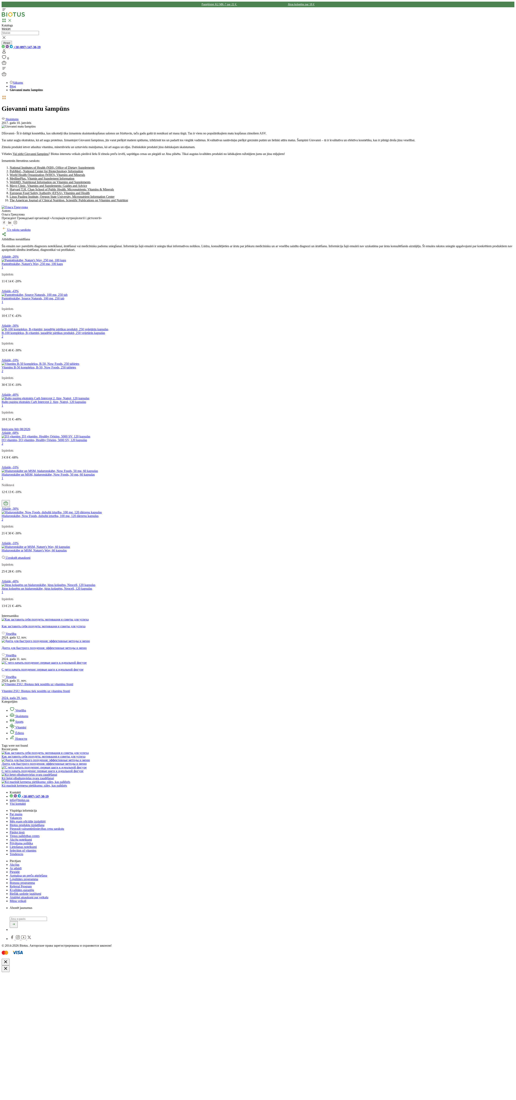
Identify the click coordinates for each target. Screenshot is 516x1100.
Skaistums (21, 716)
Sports (19, 721)
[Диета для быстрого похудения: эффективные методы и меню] (258, 641)
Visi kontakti (18, 803)
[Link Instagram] (18, 938)
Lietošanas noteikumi (23, 847)
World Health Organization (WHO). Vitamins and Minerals (47, 175)
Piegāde (15, 872)
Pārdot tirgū (17, 832)
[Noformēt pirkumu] (4, 64)
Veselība (20, 710)
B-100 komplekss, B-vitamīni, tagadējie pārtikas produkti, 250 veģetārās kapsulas (53, 333)
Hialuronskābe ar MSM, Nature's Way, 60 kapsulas (34, 550)
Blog (13, 86)
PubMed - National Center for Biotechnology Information (46, 171)
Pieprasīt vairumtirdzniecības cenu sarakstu (37, 828)
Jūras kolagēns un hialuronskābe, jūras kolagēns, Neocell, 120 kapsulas (47, 588)
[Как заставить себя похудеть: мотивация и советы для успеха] (258, 619)
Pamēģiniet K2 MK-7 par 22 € (219, 4)
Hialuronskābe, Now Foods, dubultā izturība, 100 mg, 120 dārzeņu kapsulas (50, 516)
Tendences (16, 854)
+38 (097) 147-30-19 (27, 47)
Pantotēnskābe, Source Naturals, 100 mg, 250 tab (33, 298)
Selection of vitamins (23, 850)
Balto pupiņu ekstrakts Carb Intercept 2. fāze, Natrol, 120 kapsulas (44, 402)
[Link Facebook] (12, 938)
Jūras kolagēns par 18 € (301, 4)
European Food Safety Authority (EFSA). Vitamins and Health (50, 193)
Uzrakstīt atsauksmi (17, 557)
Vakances (16, 818)
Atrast (6, 42)
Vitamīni (20, 727)
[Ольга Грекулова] (15, 207)
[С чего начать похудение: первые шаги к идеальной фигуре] (258, 663)
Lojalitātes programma (24, 879)
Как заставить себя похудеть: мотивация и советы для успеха (43, 756)
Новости (21, 738)
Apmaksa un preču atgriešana (28, 875)
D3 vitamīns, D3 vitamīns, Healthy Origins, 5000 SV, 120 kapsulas (44, 440)
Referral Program (21, 886)
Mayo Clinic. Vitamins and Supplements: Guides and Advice (48, 185)
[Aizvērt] (6, 962)
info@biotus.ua (19, 800)
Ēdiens (19, 733)
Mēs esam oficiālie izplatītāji (28, 821)
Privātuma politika (21, 843)
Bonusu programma (22, 882)
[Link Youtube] (24, 938)
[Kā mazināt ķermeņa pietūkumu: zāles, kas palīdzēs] (36, 782)
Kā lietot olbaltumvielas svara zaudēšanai (28, 778)
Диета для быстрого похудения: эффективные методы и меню (44, 763)
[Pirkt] (6, 503)
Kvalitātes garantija (22, 890)
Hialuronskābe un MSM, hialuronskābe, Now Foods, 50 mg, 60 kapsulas (48, 474)
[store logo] (13, 16)
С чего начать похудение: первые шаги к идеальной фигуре (42, 771)
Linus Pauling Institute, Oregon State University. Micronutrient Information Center (62, 196)
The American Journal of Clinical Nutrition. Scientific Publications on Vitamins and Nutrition (69, 200)
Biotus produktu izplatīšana (27, 825)
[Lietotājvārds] (4, 52)
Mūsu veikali (18, 901)
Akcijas (14, 864)
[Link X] (29, 938)
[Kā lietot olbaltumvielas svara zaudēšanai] (29, 774)
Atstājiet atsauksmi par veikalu (29, 897)
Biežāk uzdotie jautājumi (25, 893)
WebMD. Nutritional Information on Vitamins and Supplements (50, 182)
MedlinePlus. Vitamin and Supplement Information (42, 178)
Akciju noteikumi (21, 839)
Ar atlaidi (16, 868)
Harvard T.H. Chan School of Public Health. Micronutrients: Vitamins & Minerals (62, 189)
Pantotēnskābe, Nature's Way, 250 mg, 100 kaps (32, 264)
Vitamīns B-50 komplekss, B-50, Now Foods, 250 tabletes (39, 367)
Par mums (16, 814)
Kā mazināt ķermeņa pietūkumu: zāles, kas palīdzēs (34, 785)
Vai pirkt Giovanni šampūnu (31, 154)
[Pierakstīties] (14, 924)
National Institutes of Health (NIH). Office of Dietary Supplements (52, 167)
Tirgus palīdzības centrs (25, 836)
